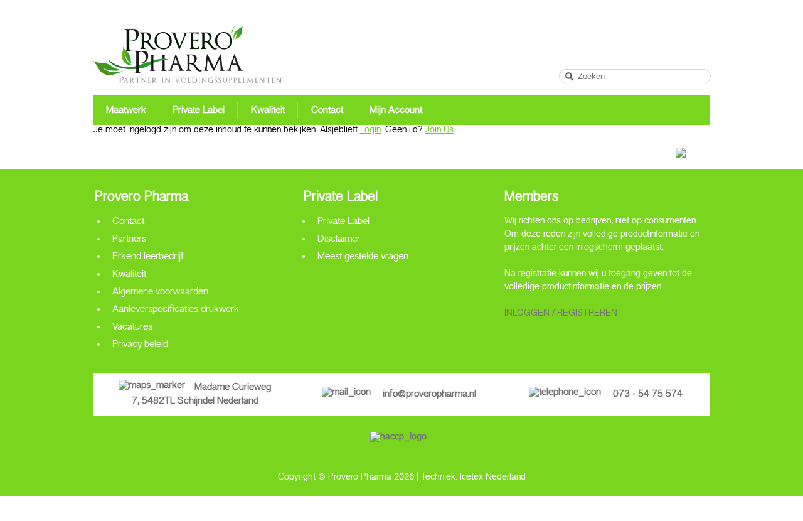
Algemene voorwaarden (160, 293)
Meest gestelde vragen (362, 258)
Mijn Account (396, 112)
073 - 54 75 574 (648, 396)
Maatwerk (126, 112)
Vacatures (132, 328)
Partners (129, 241)
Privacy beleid (140, 346)
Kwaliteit (268, 112)
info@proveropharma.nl (429, 396)
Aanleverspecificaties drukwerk (175, 311)
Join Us (439, 131)
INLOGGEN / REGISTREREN (560, 314)
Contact (327, 112)
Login (370, 131)
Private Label (199, 112)
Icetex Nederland (493, 478)
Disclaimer (338, 241)
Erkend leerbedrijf (148, 258)
